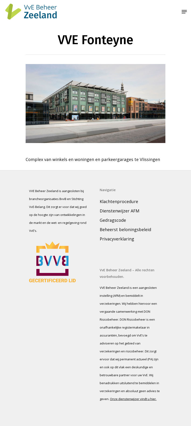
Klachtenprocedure (119, 201)
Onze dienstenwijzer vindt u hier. (133, 399)
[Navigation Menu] (184, 11)
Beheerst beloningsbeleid (125, 229)
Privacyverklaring (117, 239)
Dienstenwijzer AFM (119, 211)
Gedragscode (113, 220)
